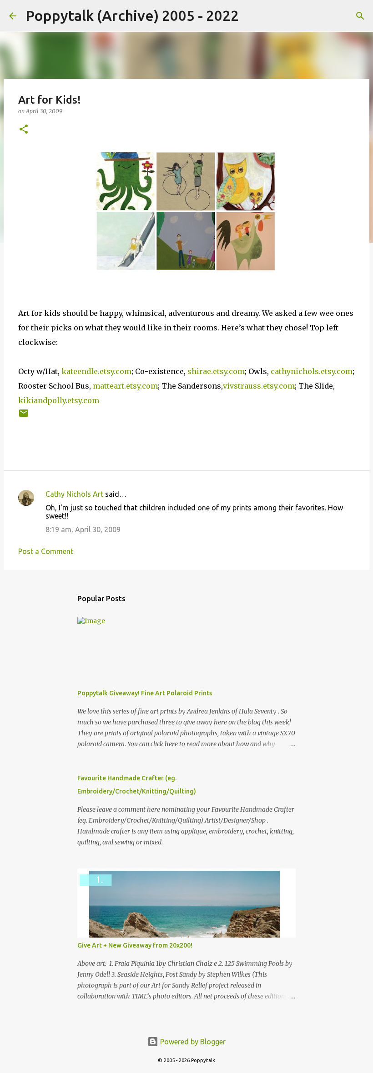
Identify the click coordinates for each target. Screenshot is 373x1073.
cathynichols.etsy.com (312, 371)
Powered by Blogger (192, 1042)
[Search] (251, 16)
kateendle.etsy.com (96, 371)
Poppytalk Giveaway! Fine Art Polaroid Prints (144, 693)
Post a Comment (45, 551)
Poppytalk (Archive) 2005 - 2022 (132, 15)
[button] (23, 130)
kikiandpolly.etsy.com (58, 400)
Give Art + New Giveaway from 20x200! (134, 945)
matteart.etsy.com (125, 385)
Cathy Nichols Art (74, 494)
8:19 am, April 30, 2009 (83, 529)
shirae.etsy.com (216, 371)
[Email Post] (23, 416)
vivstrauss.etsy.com (259, 385)
